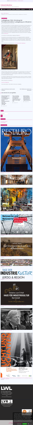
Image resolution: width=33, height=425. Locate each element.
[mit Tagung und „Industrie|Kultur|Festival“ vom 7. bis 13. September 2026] (16, 274)
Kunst (11, 23)
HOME (4, 9)
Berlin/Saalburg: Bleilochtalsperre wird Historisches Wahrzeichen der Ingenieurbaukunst (26, 98)
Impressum (23, 9)
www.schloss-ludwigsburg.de (5, 82)
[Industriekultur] (2, 9)
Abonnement (18, 9)
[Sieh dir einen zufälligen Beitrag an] (31, 9)
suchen (2, 116)
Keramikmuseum (6, 33)
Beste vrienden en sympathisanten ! (14, 0)
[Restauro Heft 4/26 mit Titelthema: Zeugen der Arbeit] (16, 149)
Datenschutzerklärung (16, 422)
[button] (5, 9)
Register (13, 9)
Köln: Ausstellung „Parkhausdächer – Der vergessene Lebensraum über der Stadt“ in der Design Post (16, 98)
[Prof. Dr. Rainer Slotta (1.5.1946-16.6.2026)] (16, 319)
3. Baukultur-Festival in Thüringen (5, 185)
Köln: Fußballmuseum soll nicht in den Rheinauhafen (25, 90)
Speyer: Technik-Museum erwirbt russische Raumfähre (8, 90)
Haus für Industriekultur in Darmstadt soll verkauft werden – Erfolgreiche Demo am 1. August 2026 (13, 305)
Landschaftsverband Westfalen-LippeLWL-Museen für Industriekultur (7, 395)
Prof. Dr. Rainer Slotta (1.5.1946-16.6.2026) (6, 330)
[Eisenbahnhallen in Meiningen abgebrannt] (16, 262)
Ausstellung (7, 23)
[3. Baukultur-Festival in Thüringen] (16, 180)
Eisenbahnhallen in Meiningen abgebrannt (6, 266)
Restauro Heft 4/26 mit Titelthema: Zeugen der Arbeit (8, 172)
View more (21, 422)
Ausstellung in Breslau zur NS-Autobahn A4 (6, 256)
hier (19, 35)
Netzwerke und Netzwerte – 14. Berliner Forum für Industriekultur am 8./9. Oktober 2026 (12, 234)
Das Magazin (9, 9)
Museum (13, 23)
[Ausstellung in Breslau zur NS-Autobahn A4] (16, 246)
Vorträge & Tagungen (4, 18)
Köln (9, 23)
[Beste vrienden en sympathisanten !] (16, 199)
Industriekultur (6, 5)
